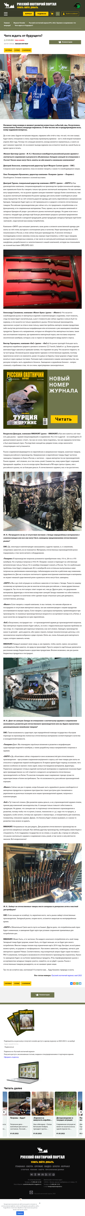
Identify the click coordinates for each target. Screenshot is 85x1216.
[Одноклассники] (74, 983)
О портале (25, 1170)
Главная (20, 1166)
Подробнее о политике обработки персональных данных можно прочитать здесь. (20, 1208)
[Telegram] (80, 983)
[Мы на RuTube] (42, 1176)
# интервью (8, 50)
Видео (47, 1166)
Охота (29, 1166)
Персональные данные (54, 1170)
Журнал (28, 14)
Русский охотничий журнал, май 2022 (66, 976)
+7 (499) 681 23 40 (35, 1182)
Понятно (20, 1213)
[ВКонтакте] (71, 983)
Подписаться (9, 1047)
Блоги (56, 1166)
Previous (4, 1112)
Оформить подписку (11, 1057)
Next (81, 1112)
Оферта (41, 1170)
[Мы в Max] (53, 1176)
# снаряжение (26, 50)
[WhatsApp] (77, 983)
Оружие (38, 1166)
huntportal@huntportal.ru (55, 1186)
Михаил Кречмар (21, 44)
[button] (20, 1206)
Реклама (33, 1170)
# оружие (17, 50)
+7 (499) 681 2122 (54, 1184)
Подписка (41, 14)
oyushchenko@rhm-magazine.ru (32, 1184)
